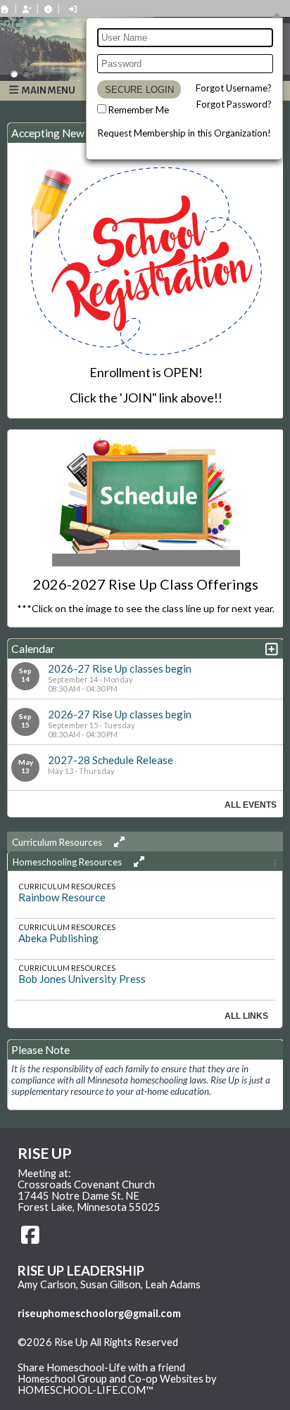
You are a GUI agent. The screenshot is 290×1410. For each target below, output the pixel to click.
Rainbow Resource (62, 897)
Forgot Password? (234, 104)
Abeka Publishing (58, 938)
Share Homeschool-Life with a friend (101, 1367)
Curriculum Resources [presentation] (58, 842)
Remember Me (138, 109)
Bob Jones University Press (82, 978)
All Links (246, 1016)
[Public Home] (5, 8)
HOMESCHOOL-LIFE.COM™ (85, 1390)
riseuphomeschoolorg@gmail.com (99, 1313)
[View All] (117, 842)
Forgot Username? (234, 88)
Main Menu (47, 90)
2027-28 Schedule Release (110, 760)
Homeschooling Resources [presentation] (68, 862)
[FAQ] (48, 8)
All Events (251, 805)
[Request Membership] (27, 8)
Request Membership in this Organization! (184, 133)
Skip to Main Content (76, 1353)
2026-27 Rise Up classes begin (119, 668)
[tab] (145, 841)
